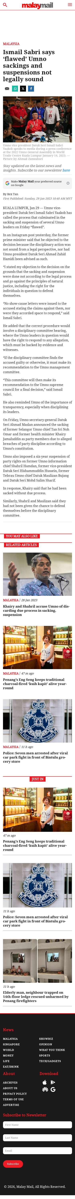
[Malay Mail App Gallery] (45, 1092)
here (66, 170)
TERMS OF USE (13, 1099)
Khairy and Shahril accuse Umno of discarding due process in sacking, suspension (36, 610)
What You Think (52, 1049)
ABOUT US (10, 1088)
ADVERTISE (11, 1104)
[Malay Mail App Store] (44, 1085)
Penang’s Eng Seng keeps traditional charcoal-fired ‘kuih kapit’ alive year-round (35, 684)
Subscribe (13, 1163)
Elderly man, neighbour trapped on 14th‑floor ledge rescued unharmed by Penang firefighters (36, 997)
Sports (44, 1055)
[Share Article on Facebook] (31, 90)
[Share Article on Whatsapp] (15, 90)
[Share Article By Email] (7, 90)
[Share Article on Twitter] (23, 90)
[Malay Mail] (37, 8)
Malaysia (11, 44)
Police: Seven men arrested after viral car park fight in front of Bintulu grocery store (35, 757)
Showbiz (46, 1038)
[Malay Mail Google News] (53, 1092)
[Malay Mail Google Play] (53, 1085)
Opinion (45, 1044)
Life (6, 1061)
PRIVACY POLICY (15, 1093)
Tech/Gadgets (50, 1061)
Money (8, 1055)
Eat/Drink (11, 1066)
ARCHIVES (10, 1082)
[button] (68, 183)
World (8, 1049)
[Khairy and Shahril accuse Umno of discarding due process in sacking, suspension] (37, 574)
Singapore (11, 1044)
